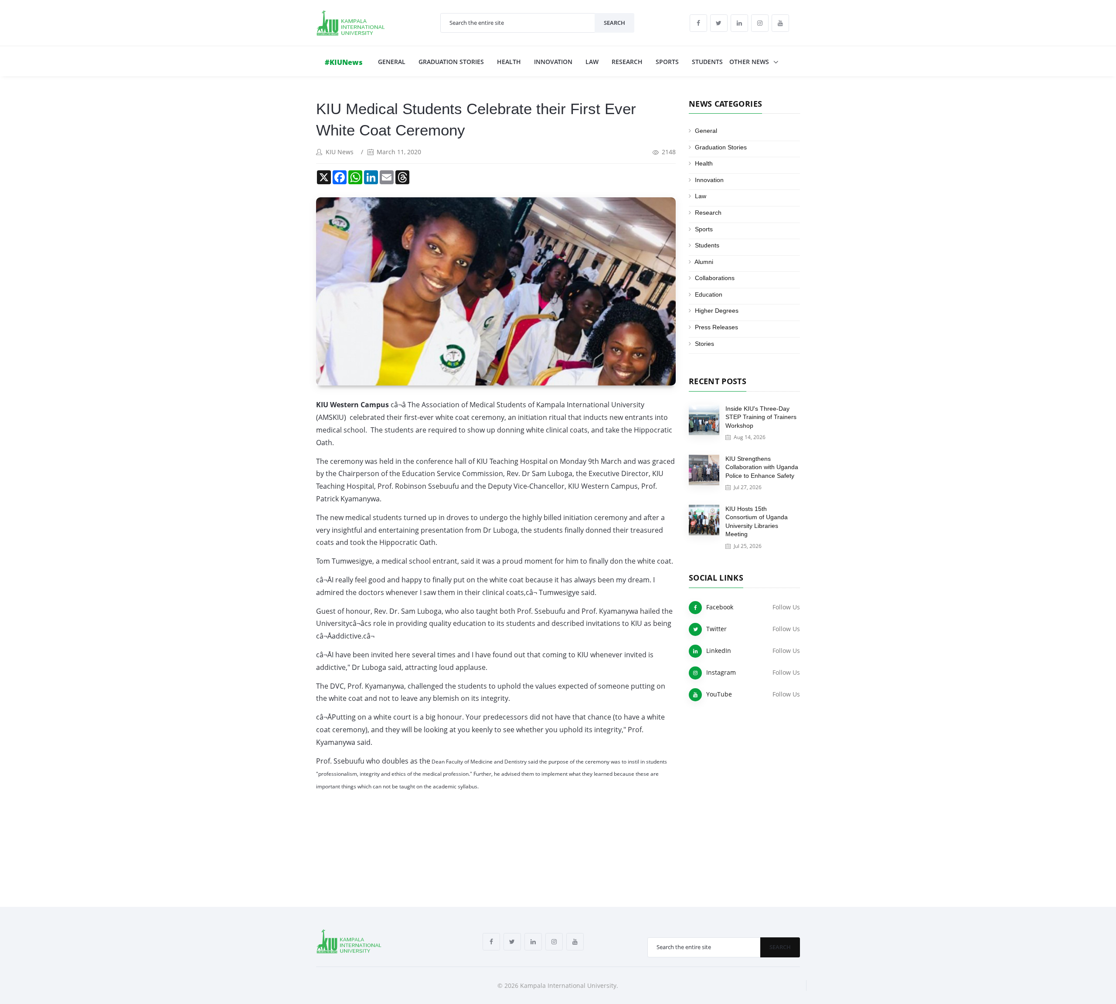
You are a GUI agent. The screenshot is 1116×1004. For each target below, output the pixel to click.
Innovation (553, 61)
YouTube (719, 694)
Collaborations (715, 277)
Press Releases (716, 327)
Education (708, 294)
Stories (704, 343)
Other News (750, 61)
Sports (667, 61)
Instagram (721, 672)
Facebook (719, 607)
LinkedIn (718, 650)
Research (627, 61)
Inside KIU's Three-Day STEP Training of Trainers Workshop (760, 417)
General (391, 61)
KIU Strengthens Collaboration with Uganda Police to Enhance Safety (761, 467)
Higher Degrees (716, 310)
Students (707, 61)
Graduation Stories (451, 61)
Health (509, 61)
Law (592, 61)
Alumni (703, 261)
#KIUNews (344, 62)
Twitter (716, 629)
